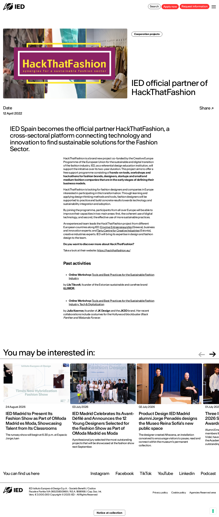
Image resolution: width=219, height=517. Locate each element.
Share (205, 108)
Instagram (100, 473)
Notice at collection (109, 512)
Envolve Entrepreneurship (116, 227)
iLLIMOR (68, 288)
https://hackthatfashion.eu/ (113, 250)
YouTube (165, 473)
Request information (195, 6)
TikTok (145, 473)
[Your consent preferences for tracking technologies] (213, 511)
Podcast (208, 473)
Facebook (124, 473)
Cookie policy (178, 492)
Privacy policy (160, 492)
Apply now (170, 6)
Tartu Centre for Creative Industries (118, 230)
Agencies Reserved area (202, 492)
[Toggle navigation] (213, 6)
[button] (201, 354)
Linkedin (187, 473)
